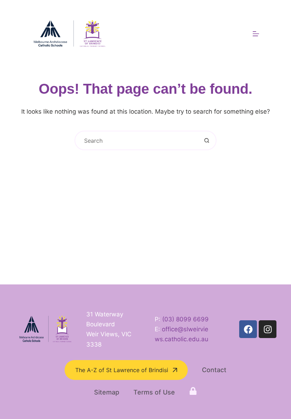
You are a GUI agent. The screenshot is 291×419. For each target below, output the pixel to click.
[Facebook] (248, 329)
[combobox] (136, 140)
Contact (214, 370)
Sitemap (106, 392)
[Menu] (256, 34)
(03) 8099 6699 (185, 319)
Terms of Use (154, 392)
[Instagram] (267, 329)
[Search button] (207, 140)
